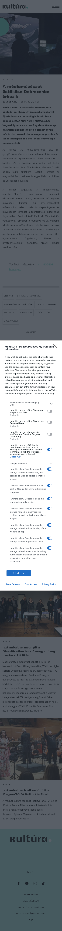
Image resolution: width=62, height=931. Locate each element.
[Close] (56, 347)
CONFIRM (19, 573)
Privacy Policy (49, 584)
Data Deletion (13, 584)
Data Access (31, 584)
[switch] (49, 411)
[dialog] (31, 465)
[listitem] (31, 403)
